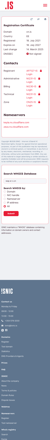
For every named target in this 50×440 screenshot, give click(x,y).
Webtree (5, 406)
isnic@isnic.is (10, 325)
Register (5, 342)
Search (4, 434)
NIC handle (13, 195)
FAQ (3, 369)
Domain (11, 191)
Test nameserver (9, 423)
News (4, 385)
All (8, 206)
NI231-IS (31, 78)
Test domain (7, 346)
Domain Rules (7, 395)
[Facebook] (6, 330)
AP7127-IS (31, 70)
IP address (12, 202)
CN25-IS (31, 102)
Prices (4, 363)
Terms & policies (9, 390)
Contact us (6, 301)
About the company (10, 381)
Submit (11, 213)
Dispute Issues (8, 400)
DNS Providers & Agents (12, 356)
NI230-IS (31, 86)
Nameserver (13, 199)
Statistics (5, 351)
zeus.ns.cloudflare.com (16, 126)
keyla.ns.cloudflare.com (16, 122)
